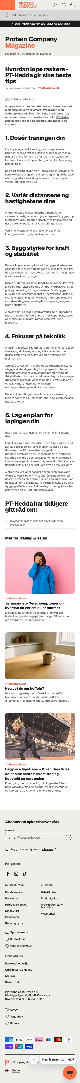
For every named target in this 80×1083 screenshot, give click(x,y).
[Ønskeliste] (63, 5)
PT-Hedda (62, 117)
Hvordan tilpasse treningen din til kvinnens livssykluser (36, 522)
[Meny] (7, 5)
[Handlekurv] (72, 5)
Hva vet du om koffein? (24, 688)
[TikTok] (24, 874)
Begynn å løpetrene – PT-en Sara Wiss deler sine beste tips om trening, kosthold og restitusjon (37, 774)
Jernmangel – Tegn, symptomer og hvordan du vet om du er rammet (34, 605)
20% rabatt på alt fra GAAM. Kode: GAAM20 (42, 24)
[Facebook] (7, 874)
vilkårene (47, 849)
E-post (9, 830)
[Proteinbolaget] (28, 5)
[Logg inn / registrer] (55, 5)
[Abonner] (68, 837)
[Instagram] (16, 874)
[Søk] (7, 15)
